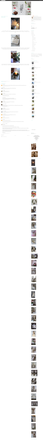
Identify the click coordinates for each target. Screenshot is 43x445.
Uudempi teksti (2, 135)
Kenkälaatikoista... (33, 45)
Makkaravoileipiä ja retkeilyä (34, 42)
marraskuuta (33, 35)
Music (31, 133)
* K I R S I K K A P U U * (34, 92)
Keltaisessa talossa (33, 103)
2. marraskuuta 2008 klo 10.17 (6, 102)
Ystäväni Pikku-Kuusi (34, 38)
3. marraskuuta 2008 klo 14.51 (6, 122)
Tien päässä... (35, 115)
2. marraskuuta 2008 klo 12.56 (6, 106)
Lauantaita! (33, 41)
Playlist (33, 133)
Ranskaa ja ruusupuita (34, 37)
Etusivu (15, 135)
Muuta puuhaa (36, 55)
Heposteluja (39, 53)
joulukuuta (33, 34)
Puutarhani (34, 56)
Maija (2, 84)
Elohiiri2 (32, 118)
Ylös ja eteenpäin (35, 78)
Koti (32, 40)
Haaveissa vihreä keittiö (33, 65)
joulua (33, 54)
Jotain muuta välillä (33, 48)
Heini (2, 119)
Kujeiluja (41, 54)
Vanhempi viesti (28, 135)
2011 (32, 31)
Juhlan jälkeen (35, 89)
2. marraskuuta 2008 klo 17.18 (6, 112)
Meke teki (32, 55)
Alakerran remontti (32, 53)
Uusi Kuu (32, 65)
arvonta (36, 53)
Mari (2, 87)
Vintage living (33, 85)
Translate (35, 28)
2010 (32, 32)
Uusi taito (34, 111)
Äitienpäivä (35, 100)
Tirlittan (32, 74)
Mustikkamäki (33, 96)
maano (3, 90)
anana (32, 70)
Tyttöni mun (37, 56)
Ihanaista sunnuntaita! (34, 44)
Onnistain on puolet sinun (34, 81)
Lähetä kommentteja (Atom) (4, 136)
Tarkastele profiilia (33, 21)
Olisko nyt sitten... (33, 47)
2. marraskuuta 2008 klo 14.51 (6, 109)
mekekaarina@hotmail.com (33, 23)
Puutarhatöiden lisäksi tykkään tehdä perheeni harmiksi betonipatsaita (37, 67)
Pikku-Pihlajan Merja (4, 123)
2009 (32, 33)
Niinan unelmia (33, 61)
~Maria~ (3, 93)
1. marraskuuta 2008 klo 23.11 (6, 99)
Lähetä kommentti (2, 134)
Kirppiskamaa (39, 54)
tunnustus (35, 56)
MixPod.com (35, 133)
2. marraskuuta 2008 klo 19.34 (6, 115)
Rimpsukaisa (33, 107)
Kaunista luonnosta (36, 54)
